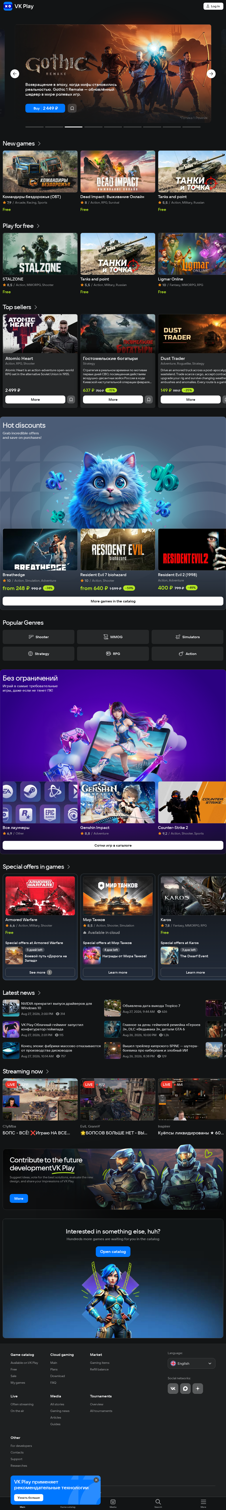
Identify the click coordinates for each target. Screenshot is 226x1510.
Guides (55, 1424)
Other (15, 1437)
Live (14, 1396)
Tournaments (101, 1396)
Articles (55, 1417)
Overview (96, 1404)
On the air (17, 1411)
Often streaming (22, 1404)
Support (16, 1459)
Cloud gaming (62, 1354)
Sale (13, 1376)
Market (96, 1354)
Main (53, 1363)
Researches (19, 1466)
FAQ (53, 1383)
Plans (54, 1369)
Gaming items (99, 1363)
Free (14, 1369)
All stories (57, 1404)
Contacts (17, 1452)
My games (18, 1383)
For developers (21, 1446)
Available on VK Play (24, 1363)
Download (57, 1376)
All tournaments (101, 1411)
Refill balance (99, 1369)
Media (55, 1396)
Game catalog (22, 1354)
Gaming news (60, 1411)
